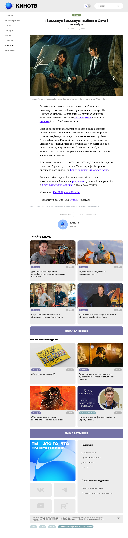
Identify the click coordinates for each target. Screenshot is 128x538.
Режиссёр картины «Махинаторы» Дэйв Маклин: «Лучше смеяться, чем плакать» (96, 377)
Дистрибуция (88, 462)
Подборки (36, 370)
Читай (8, 35)
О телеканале (89, 452)
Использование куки (92, 488)
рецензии (78, 181)
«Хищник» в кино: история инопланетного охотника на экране (47, 418)
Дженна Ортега (71, 206)
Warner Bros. (40, 206)
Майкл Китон (60, 206)
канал (73, 199)
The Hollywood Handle (66, 192)
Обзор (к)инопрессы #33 (43, 374)
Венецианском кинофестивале (89, 169)
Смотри (9, 30)
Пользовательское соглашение (97, 493)
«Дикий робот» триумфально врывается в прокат (92, 272)
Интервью (84, 370)
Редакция (87, 445)
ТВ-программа (12, 20)
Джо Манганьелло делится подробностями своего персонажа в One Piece (48, 274)
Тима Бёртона (83, 117)
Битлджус (82, 206)
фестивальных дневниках (57, 184)
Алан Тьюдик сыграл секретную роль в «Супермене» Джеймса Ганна (97, 315)
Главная (9, 15)
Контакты (10, 50)
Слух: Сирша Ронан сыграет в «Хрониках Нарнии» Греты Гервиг (47, 315)
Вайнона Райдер (93, 206)
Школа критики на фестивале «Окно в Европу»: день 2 (97, 418)
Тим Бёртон (50, 206)
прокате (45, 121)
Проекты (9, 25)
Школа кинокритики (87, 413)
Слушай (9, 40)
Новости (9, 45)
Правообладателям (91, 457)
